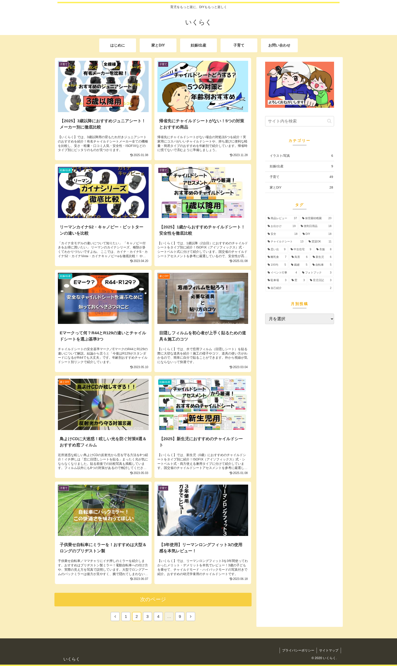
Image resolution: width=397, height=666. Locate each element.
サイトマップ (328, 650)
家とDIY (301, 187)
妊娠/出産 (301, 166)
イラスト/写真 (301, 155)
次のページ (153, 599)
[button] (329, 121)
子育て (301, 177)
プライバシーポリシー (298, 650)
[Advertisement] (299, 362)
